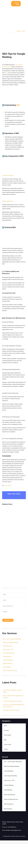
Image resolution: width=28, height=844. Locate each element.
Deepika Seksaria (8, 485)
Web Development (7, 663)
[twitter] (14, 752)
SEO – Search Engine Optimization (12, 639)
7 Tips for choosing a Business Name (12, 701)
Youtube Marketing (8, 660)
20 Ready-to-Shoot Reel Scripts (11, 710)
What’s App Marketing (8, 653)
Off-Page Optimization (7, 201)
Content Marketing (7, 646)
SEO (6, 72)
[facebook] (8, 752)
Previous (18, 31)
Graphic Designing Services (10, 670)
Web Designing (7, 667)
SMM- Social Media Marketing (10, 642)
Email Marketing (7, 656)
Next (23, 31)
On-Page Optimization (7, 175)
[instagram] (11, 752)
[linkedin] (16, 752)
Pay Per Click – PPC (8, 649)
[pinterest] (19, 752)
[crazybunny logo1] (6, 2)
